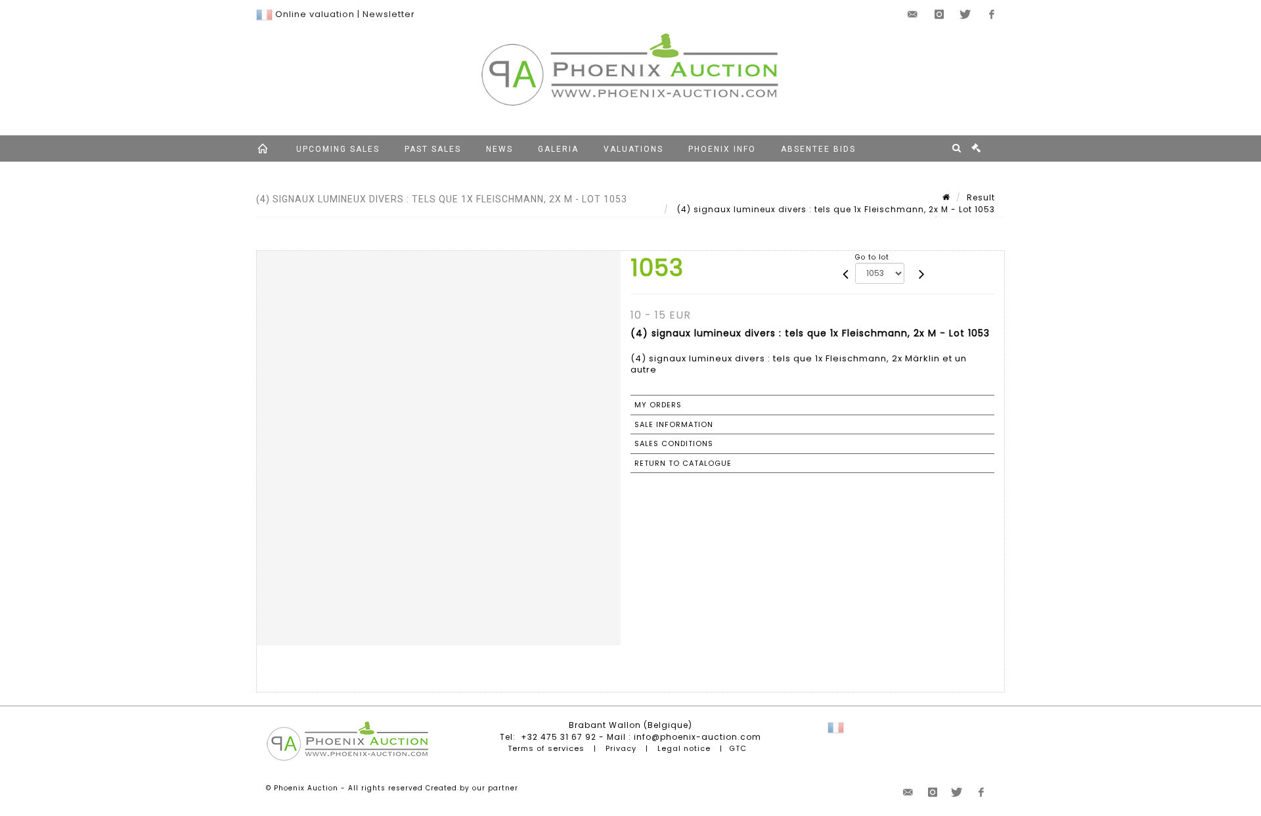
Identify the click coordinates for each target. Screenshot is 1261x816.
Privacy (621, 748)
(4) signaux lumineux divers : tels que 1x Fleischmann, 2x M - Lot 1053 (835, 209)
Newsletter (389, 14)
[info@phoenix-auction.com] (913, 14)
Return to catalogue (683, 463)
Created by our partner (472, 788)
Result (981, 197)
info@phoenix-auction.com (697, 736)
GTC (738, 748)
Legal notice (684, 748)
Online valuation (315, 14)
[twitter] (965, 14)
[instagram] (939, 14)
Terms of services (546, 748)
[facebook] (992, 14)
